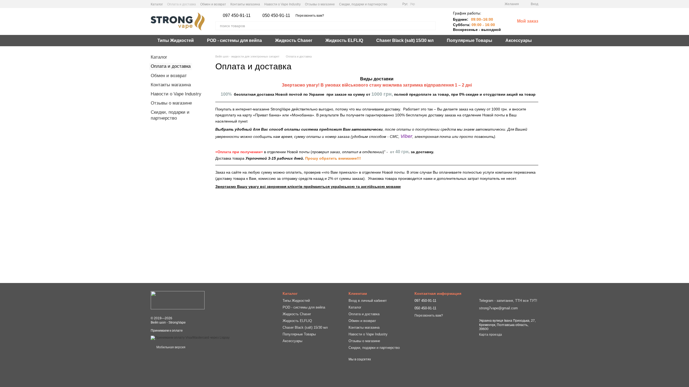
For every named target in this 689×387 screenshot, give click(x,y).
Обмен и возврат (213, 4)
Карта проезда (490, 334)
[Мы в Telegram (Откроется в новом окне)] (395, 4)
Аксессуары (518, 40)
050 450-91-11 (276, 15)
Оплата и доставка (181, 4)
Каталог (157, 4)
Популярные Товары (469, 40)
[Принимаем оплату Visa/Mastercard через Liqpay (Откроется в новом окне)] (190, 337)
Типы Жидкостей (175, 40)
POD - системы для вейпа (234, 40)
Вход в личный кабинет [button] (368, 301)
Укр (412, 4)
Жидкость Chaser (293, 40)
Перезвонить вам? (310, 15)
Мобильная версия (170, 347)
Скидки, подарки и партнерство (363, 4)
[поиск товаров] (431, 26)
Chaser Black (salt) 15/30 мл (405, 40)
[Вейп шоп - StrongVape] (178, 300)
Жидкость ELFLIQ (344, 40)
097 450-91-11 (237, 15)
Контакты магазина (245, 4)
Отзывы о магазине (320, 4)
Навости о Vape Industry (282, 4)
